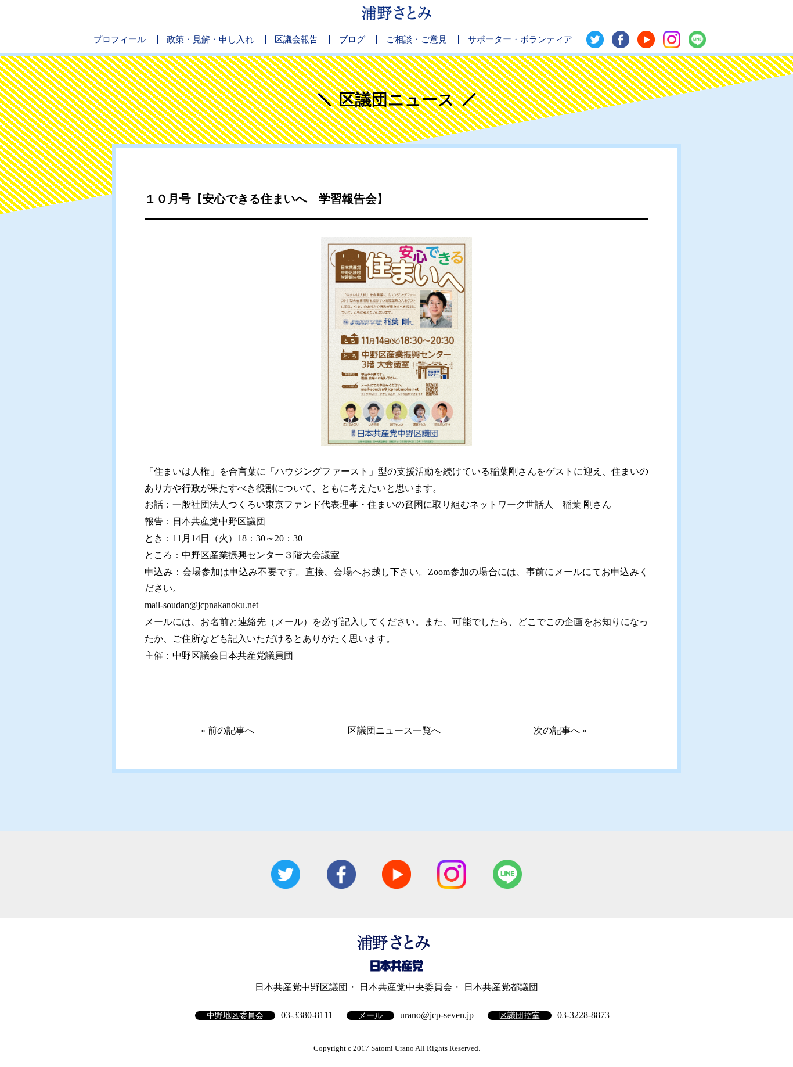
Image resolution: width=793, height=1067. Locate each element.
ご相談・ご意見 (416, 39)
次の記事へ (557, 730)
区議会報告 (296, 39)
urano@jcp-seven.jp (437, 1015)
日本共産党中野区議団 (301, 987)
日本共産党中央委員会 (405, 987)
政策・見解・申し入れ (210, 39)
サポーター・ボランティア (520, 39)
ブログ (352, 39)
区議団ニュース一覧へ (394, 730)
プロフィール (119, 39)
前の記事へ (231, 730)
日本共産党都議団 (501, 987)
